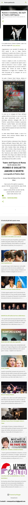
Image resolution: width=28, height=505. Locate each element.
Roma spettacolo (9, 2)
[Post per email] (3, 196)
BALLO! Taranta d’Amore (7, 394)
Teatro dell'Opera (12, 197)
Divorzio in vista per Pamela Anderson (11, 289)
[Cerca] (26, 2)
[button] (3, 21)
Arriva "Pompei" (5, 368)
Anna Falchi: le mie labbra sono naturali (11, 236)
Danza (4, 197)
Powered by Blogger (15, 494)
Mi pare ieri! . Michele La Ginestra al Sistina (12, 449)
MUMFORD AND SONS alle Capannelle (11, 342)
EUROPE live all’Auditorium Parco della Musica (13, 315)
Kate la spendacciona (6, 263)
